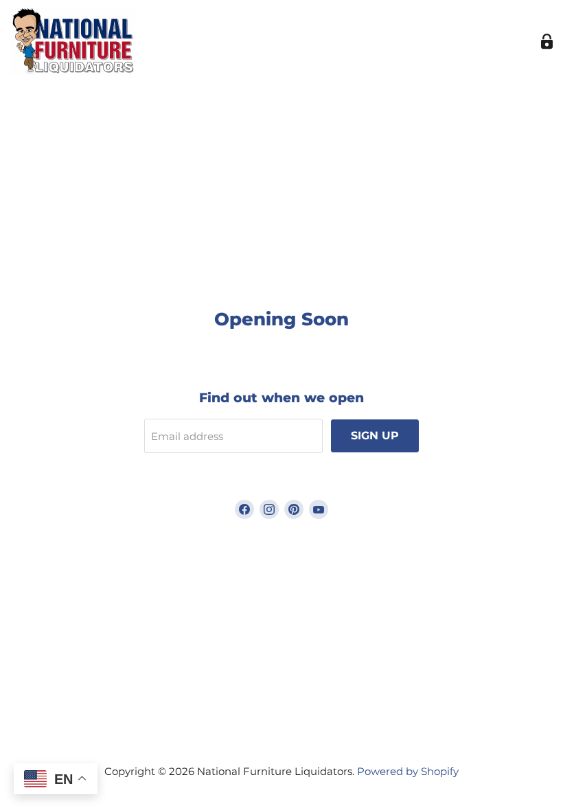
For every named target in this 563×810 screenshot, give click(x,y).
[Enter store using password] (547, 41)
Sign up (375, 435)
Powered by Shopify (408, 771)
